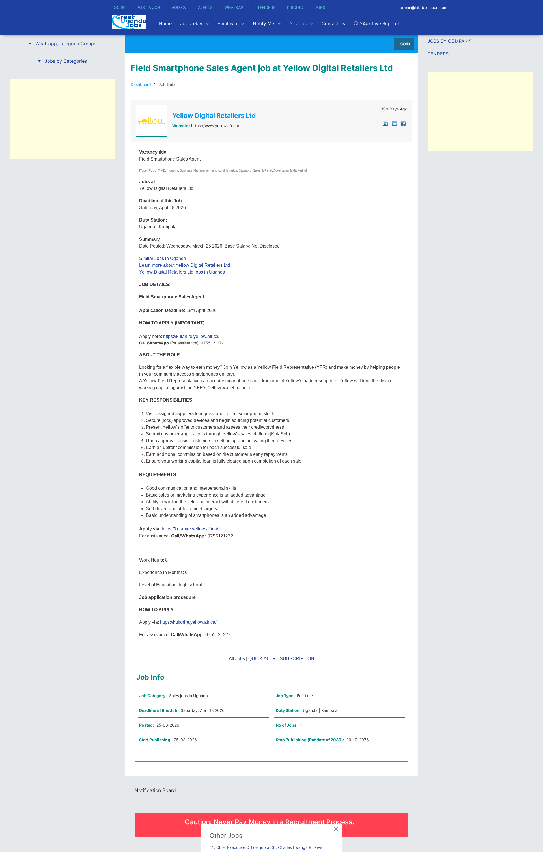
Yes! (251, 441)
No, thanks (292, 441)
